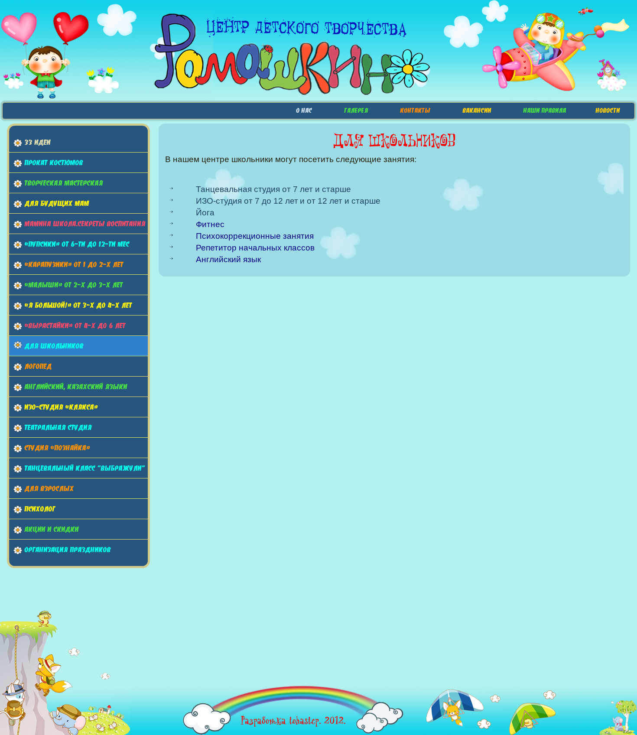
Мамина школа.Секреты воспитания (84, 224)
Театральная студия (57, 427)
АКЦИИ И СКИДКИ (51, 529)
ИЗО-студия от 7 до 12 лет (247, 200)
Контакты (415, 110)
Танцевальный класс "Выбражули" (84, 468)
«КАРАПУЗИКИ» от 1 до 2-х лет (73, 264)
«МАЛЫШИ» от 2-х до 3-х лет (73, 285)
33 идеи (37, 142)
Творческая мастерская (63, 183)
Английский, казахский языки (75, 386)
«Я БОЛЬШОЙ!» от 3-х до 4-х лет (78, 305)
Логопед (38, 366)
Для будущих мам (56, 203)
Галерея (356, 110)
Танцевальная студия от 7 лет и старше (273, 189)
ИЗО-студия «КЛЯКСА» (61, 407)
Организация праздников (67, 549)
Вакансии (476, 110)
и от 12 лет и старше (340, 200)
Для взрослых (49, 488)
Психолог (39, 509)
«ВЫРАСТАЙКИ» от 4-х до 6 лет (74, 325)
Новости (607, 110)
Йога (205, 212)
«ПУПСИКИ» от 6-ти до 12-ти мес (76, 244)
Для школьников (53, 346)
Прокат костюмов (53, 162)
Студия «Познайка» (57, 448)
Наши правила (544, 110)
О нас (304, 110)
